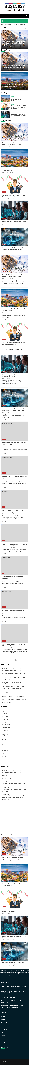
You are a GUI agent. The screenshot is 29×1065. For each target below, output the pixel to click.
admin (4, 46)
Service (3, 244)
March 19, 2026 (9, 251)
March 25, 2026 (9, 224)
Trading (12, 112)
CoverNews (21, 1061)
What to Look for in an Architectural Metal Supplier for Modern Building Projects (12, 669)
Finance (12, 104)
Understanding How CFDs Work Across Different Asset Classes (14, 682)
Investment (11, 699)
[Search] (26, 16)
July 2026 (4, 711)
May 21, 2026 (9, 46)
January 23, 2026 (10, 613)
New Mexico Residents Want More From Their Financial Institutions (17, 99)
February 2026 (5, 719)
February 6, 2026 (10, 513)
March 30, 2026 (9, 198)
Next (17, 660)
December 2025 (6, 724)
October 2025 (5, 730)
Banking (3, 41)
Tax (3, 573)
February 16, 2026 (10, 446)
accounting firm (25, 970)
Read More (4, 285)
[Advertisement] (14, 817)
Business (4, 63)
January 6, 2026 (9, 647)
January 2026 (5, 722)
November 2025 (6, 727)
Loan (3, 506)
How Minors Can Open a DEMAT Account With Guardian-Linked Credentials (18, 107)
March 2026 (5, 716)
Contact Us (3, 1051)
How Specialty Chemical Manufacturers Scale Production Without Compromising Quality (13, 687)
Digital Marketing (19, 696)
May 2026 (4, 713)
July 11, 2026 (9, 69)
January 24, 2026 (10, 547)
